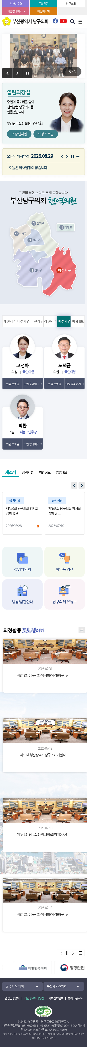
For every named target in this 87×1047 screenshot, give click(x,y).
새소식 (11, 472)
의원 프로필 (12, 384)
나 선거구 (23, 321)
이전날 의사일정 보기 (62, 156)
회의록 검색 (64, 569)
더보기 (82, 630)
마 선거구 (64, 321)
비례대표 (77, 321)
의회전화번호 (55, 998)
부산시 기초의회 (56, 986)
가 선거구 (9, 321)
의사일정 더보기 (78, 156)
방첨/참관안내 (22, 601)
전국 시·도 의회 (15, 986)
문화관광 (43, 3)
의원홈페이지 (14, 11)
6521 (47, 1025)
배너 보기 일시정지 (67, 953)
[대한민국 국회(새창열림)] (23, 967)
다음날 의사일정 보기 (67, 156)
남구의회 (71, 3)
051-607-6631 (30, 1025)
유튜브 (63, 21)
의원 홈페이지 (31, 384)
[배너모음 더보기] (80, 953)
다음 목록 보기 (82, 485)
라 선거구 (50, 321)
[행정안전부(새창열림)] (64, 967)
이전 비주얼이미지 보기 (7, 73)
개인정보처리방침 (34, 998)
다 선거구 (37, 321)
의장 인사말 (19, 134)
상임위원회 (22, 569)
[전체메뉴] (80, 21)
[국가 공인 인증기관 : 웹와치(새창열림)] (43, 1011)
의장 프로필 (45, 134)
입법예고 (61, 472)
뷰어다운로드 (75, 998)
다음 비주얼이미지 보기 (17, 73)
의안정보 (44, 472)
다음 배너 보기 (72, 953)
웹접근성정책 (12, 998)
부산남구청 (16, 3)
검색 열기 (72, 21)
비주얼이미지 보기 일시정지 (27, 73)
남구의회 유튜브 (64, 601)
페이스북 (55, 22)
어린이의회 (43, 11)
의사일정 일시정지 (72, 156)
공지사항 (27, 472)
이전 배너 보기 (61, 953)
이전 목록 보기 (74, 485)
